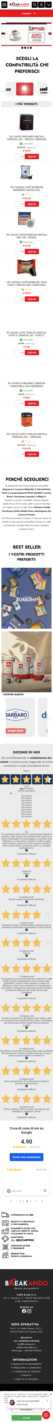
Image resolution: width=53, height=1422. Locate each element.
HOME (26, 14)
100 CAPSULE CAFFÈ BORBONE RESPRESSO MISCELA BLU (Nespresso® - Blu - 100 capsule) (26, 190)
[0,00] (48, 5)
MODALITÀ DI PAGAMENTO (27, 1364)
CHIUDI (51, 1394)
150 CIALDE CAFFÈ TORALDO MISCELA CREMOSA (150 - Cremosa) (26, 435)
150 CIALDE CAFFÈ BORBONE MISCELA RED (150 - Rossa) (26, 236)
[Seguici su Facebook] (24, 1312)
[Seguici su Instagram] (29, 1312)
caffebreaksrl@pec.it (26, 1347)
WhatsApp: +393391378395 (26, 1350)
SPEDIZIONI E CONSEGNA (27, 1367)
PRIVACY (27, 1375)
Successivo (26, 796)
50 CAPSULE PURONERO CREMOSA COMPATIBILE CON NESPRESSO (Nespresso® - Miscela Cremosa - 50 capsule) (26, 387)
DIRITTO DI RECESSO (27, 1379)
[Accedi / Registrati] (41, 5)
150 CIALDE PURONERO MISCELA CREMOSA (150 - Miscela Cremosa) (26, 138)
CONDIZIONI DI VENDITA (27, 1371)
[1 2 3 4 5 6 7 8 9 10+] (19, 157)
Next (50, 36)
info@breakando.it (26, 1344)
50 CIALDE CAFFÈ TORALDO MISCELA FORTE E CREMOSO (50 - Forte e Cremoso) (26, 335)
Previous (3, 36)
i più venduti (27, 104)
